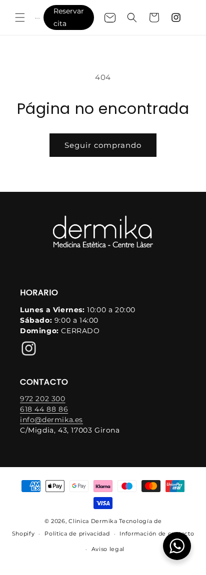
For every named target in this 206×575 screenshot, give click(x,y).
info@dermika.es (51, 419)
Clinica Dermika (93, 521)
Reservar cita (69, 17)
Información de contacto (157, 533)
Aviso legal (108, 549)
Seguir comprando (103, 145)
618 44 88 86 (44, 409)
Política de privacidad (77, 533)
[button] (20, 17)
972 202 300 (43, 398)
